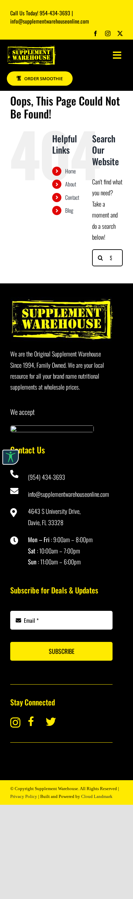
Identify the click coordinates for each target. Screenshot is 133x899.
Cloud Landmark (97, 796)
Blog (69, 210)
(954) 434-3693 (46, 477)
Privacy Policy (23, 796)
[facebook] (95, 33)
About (70, 184)
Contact (72, 197)
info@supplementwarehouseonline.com (68, 494)
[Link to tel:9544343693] (15, 474)
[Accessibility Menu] (10, 457)
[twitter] (120, 33)
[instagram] (107, 33)
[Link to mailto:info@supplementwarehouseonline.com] (15, 491)
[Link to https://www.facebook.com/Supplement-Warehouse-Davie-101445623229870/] (32, 721)
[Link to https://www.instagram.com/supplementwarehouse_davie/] (14, 722)
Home (70, 171)
